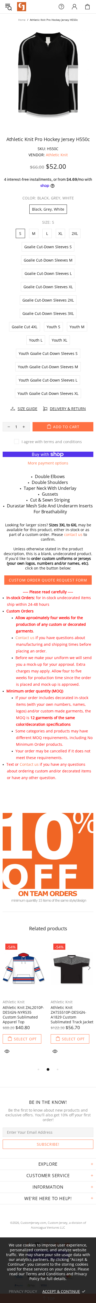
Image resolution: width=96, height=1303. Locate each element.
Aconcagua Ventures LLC (48, 1227)
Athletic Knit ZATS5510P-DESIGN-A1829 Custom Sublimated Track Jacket (72, 1014)
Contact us (24, 637)
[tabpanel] (24, 1003)
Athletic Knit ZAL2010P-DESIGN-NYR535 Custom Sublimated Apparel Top (23, 1014)
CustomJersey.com (21, 6)
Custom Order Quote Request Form (48, 580)
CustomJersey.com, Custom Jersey (44, 1223)
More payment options (48, 463)
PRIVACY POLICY (23, 1291)
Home (22, 20)
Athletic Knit (57, 155)
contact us (73, 534)
